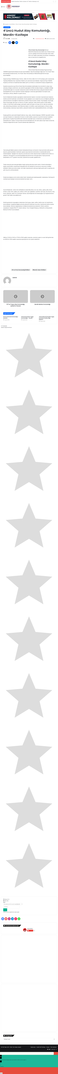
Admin (7, 38)
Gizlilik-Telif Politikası (40, 1047)
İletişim (48, 1047)
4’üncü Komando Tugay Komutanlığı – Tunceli (27, 317)
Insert (1, 1073)
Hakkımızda (33, 1047)
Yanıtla (2, 1066)
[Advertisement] (15, 59)
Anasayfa (6, 24)
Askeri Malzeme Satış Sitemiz (29, 12)
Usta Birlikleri (12, 24)
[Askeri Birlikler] (13, 6)
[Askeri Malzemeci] (29, 16)
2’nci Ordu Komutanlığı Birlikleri (21, 270)
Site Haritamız (54, 1047)
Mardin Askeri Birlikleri (39, 270)
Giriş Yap (6, 900)
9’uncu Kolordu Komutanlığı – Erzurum (10, 317)
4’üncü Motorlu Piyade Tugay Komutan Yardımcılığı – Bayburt (46, 318)
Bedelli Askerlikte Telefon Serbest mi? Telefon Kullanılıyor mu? (25, 1)
